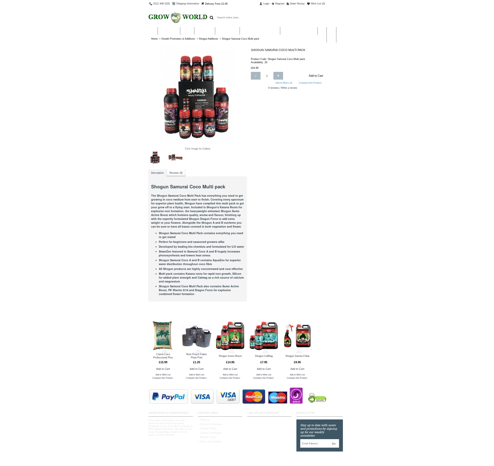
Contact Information (211, 432)
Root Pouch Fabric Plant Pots (196, 356)
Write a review (289, 87)
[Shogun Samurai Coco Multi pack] (155, 157)
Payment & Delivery (211, 424)
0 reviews (273, 87)
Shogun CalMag (264, 356)
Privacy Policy (208, 428)
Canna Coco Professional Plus (163, 356)
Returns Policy (208, 437)
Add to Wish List (283, 83)
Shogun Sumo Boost (230, 356)
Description (157, 172)
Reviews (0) (176, 172)
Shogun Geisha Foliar (297, 356)
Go (334, 443)
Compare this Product (310, 83)
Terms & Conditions (211, 441)
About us (205, 419)
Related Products (247, 313)
